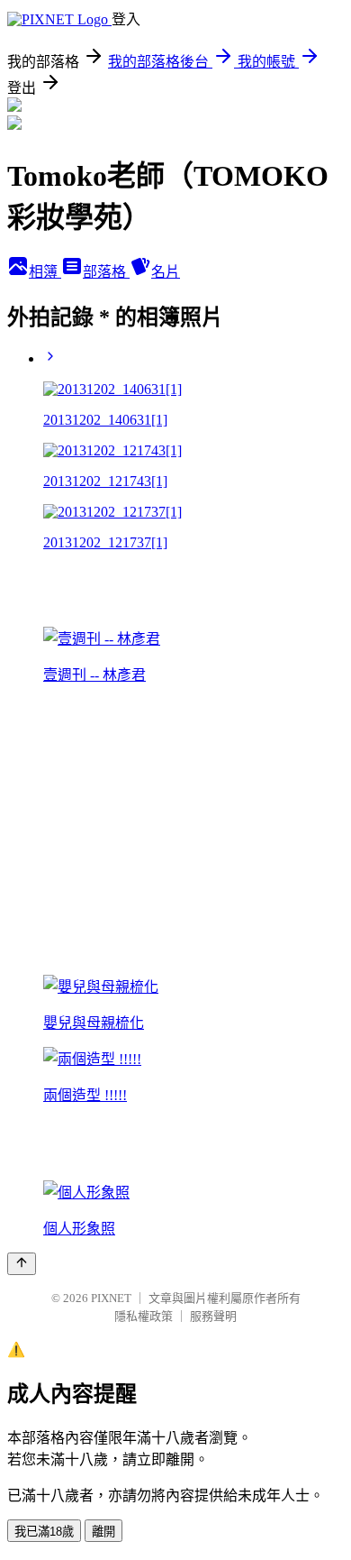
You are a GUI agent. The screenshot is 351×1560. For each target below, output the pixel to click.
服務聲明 (213, 1316)
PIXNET (111, 1298)
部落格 (106, 272)
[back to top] (21, 1264)
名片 (165, 272)
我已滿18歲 (44, 1531)
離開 (103, 1531)
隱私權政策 (143, 1316)
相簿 (45, 272)
